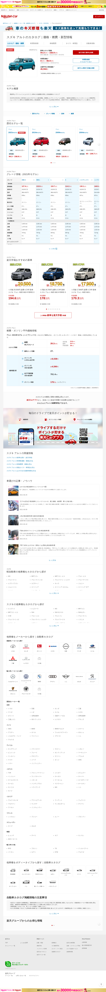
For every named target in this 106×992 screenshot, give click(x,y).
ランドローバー (36, 776)
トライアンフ (35, 787)
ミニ (79, 736)
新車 (62, 113)
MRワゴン (34, 576)
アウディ (11, 732)
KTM (56, 852)
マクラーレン (59, 783)
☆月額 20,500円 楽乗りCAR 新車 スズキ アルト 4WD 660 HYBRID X (21, 291)
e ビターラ (35, 608)
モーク (10, 791)
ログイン (100, 17)
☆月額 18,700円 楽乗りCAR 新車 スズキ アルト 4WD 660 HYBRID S (53, 291)
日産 (32, 708)
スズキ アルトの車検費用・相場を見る (19, 464)
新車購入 (54, 942)
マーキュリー (82, 752)
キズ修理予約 (55, 945)
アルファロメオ (13, 800)
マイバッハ (35, 736)
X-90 (9, 616)
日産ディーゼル (60, 716)
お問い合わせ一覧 (21, 975)
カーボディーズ (83, 780)
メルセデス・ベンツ (14, 736)
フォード (34, 752)
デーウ (33, 835)
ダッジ (57, 760)
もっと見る (52, 248)
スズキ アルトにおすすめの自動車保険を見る (21, 471)
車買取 (34, 43)
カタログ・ (15, 43)
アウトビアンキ (36, 800)
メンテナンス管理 (42, 948)
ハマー (10, 763)
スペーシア (35, 587)
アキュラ (81, 719)
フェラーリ (82, 800)
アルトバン (58, 616)
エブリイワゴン (13, 583)
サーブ (10, 826)
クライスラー (35, 749)
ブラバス (58, 736)
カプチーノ (35, 583)
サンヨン (81, 835)
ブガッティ (82, 816)
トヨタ (10, 708)
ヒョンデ (11, 835)
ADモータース (12, 839)
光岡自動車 (35, 716)
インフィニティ (36, 763)
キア (56, 835)
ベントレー (11, 776)
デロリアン (35, 756)
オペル (33, 732)
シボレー (81, 749)
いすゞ (33, 712)
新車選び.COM (14, 304)
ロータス (58, 776)
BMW (33, 729)
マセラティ (11, 804)
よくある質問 (24, 942)
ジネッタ (34, 780)
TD (56, 848)
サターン (58, 749)
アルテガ (11, 739)
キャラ (57, 583)
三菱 (79, 708)
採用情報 (84, 948)
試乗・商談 (40, 942)
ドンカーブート (83, 848)
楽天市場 (101, 10)
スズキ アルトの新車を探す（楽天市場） (20, 457)
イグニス (81, 619)
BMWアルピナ (59, 729)
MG (56, 787)
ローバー (81, 776)
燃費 (72, 113)
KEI (9, 576)
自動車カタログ (56, 951)
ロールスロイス (13, 780)
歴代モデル (35, 113)
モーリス (11, 787)
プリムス (81, 756)
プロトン (34, 848)
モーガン (11, 783)
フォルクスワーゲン (61, 732)
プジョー (34, 816)
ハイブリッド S (84, 180)
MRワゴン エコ (60, 576)
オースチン (82, 783)
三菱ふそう (11, 719)
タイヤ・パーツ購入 (57, 948)
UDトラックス (36, 719)
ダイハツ (11, 716)
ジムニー (81, 583)
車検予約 (39, 945)
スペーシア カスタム (61, 587)
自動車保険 (70, 951)
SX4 (32, 612)
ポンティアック (60, 752)
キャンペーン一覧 (10, 945)
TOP (6, 942)
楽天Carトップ (7, 23)
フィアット (58, 800)
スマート (81, 729)
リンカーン (11, 756)
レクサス (58, 719)
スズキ (80, 712)
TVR (9, 773)
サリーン (58, 756)
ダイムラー (82, 773)
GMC (80, 760)
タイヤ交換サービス (72, 948)
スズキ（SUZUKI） (44, 23)
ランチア (34, 804)
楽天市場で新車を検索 (86, 52)
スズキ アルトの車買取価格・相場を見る (20, 461)
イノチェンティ (36, 807)
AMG (9, 729)
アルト (10, 129)
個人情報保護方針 (87, 945)
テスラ (10, 760)
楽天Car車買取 (71, 942)
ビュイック (11, 752)
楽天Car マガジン (42, 951)
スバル (57, 712)
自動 (90, 43)
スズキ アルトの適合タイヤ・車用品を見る (21, 467)
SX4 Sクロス (59, 612)
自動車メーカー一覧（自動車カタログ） (25, 23)
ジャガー (58, 773)
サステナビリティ (34, 975)
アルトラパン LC (36, 580)
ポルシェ (81, 732)
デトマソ (81, 804)
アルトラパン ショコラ (62, 580)
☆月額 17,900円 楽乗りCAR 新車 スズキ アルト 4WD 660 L (83, 291)
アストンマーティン (38, 773)
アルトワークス (83, 580)
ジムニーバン (12, 587)
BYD (9, 848)
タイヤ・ (72, 43)
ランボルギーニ (60, 804)
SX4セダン (81, 612)
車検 (53, 43)
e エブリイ (11, 608)
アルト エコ (82, 576)
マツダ (10, 712)
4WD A (24, 180)
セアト (33, 852)
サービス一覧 (9, 975)
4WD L (38, 180)
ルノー (57, 816)
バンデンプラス (36, 783)
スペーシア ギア (83, 587)
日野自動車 (82, 716)
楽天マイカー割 (41, 954)
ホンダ (57, 708)
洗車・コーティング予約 (73, 945)
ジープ (33, 760)
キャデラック (12, 749)
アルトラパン (12, 580)
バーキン (11, 852)
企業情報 (84, 942)
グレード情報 (50, 113)
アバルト (11, 807)
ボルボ (33, 826)
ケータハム (58, 780)
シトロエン (11, 816)
